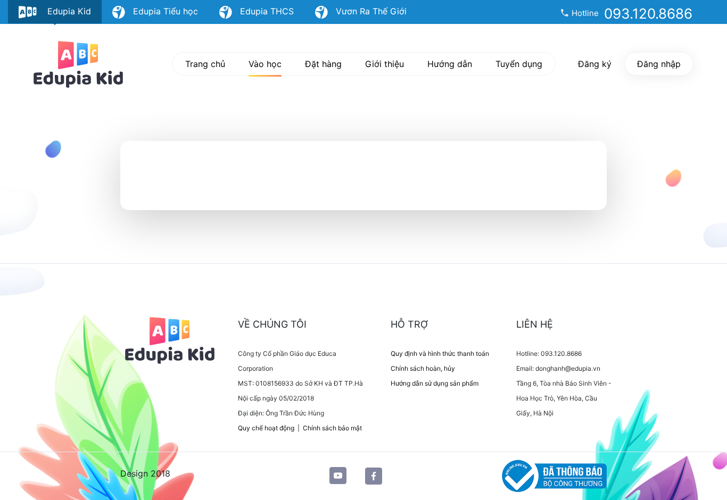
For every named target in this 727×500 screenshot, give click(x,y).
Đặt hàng (323, 64)
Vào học (265, 64)
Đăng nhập (659, 64)
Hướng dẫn (449, 64)
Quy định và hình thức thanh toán (440, 353)
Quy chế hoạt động (266, 428)
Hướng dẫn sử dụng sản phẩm (434, 383)
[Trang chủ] (78, 64)
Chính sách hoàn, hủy (423, 368)
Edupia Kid (64, 11)
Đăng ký (595, 64)
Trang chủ (205, 64)
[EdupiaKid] (175, 339)
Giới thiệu (384, 64)
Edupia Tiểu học (161, 11)
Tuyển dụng (518, 64)
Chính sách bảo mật (332, 428)
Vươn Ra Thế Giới (367, 11)
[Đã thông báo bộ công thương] (552, 475)
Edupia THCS (263, 11)
